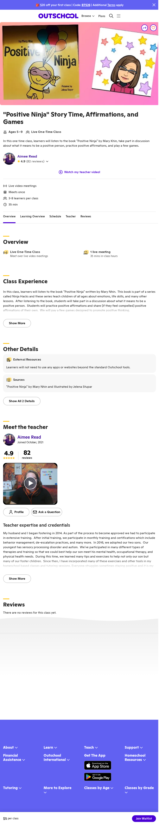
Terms (111, 5)
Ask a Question (49, 512)
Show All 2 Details (22, 401)
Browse (86, 16)
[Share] (144, 27)
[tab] (9, 216)
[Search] (111, 15)
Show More (17, 323)
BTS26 (86, 5)
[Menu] (119, 16)
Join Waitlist (144, 818)
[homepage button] (58, 15)
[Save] (153, 27)
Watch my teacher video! (82, 172)
